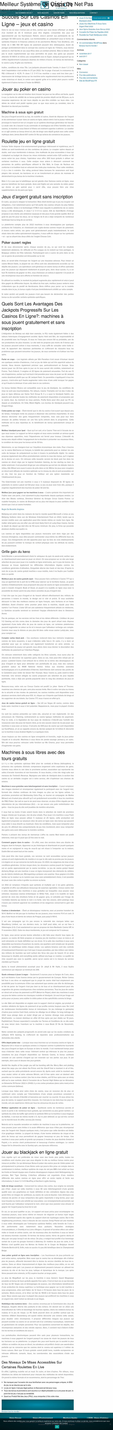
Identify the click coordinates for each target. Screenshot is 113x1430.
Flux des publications (87, 75)
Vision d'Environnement (43, 1418)
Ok (57, 1427)
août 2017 (83, 56)
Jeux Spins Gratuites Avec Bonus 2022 (94, 29)
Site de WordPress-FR (88, 80)
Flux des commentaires (88, 78)
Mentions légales (70, 1418)
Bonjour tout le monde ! (11, 1411)
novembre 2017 (85, 53)
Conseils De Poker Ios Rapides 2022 (93, 32)
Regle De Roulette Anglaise (13, 509)
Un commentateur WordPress (90, 43)
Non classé (83, 64)
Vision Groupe (15, 1418)
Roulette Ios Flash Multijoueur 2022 (93, 35)
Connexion (83, 72)
